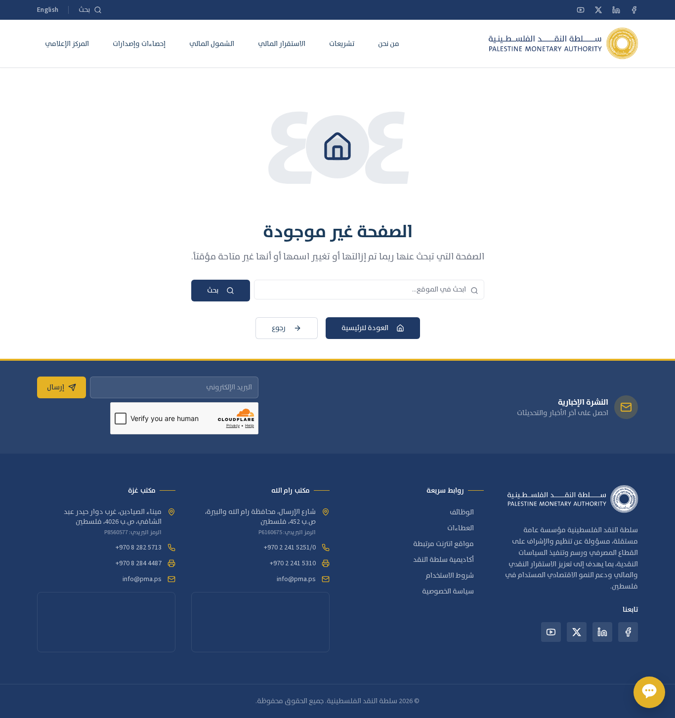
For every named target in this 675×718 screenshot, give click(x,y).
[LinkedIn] (616, 10)
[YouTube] (581, 10)
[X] (598, 10)
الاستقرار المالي (281, 43)
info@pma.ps (296, 579)
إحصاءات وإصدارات (139, 43)
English (47, 10)
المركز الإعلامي (67, 43)
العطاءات (460, 528)
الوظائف (462, 512)
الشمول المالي (211, 43)
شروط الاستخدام (450, 576)
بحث (212, 291)
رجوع (279, 328)
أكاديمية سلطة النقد (443, 560)
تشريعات (341, 43)
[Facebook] (634, 10)
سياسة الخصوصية (448, 591)
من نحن (388, 43)
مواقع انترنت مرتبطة (443, 544)
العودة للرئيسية (364, 328)
